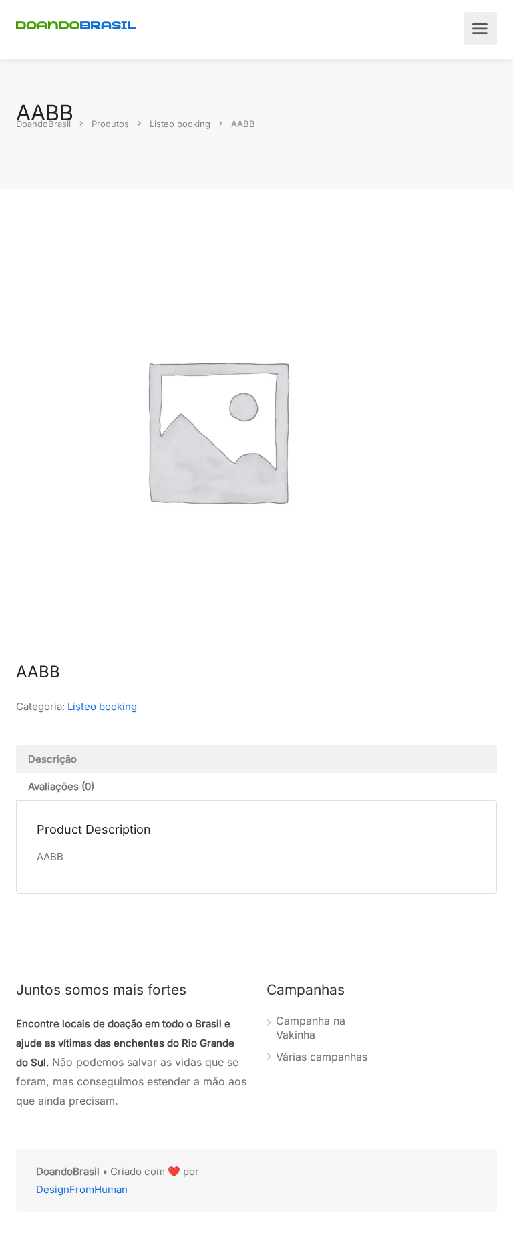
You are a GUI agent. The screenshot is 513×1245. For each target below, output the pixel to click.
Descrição (52, 759)
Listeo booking (102, 706)
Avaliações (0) (61, 786)
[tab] (256, 759)
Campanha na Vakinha (310, 1027)
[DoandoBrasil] (76, 24)
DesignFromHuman (82, 1189)
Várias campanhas (321, 1056)
